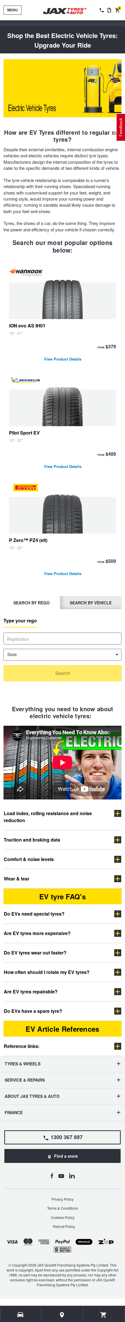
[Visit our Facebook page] (51, 1175)
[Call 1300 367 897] (101, 10)
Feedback (120, 127)
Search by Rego (31, 603)
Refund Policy (64, 1226)
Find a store (66, 1156)
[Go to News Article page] (109, 10)
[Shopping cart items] (103, 1314)
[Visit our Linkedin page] (72, 1175)
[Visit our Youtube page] (61, 1175)
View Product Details (62, 359)
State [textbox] (12, 654)
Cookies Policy (62, 1217)
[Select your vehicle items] (20, 1314)
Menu (12, 9)
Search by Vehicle (91, 603)
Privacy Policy (62, 1199)
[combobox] (62, 655)
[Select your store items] (62, 1314)
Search (62, 673)
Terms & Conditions (62, 1208)
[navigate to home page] (69, 11)
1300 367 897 (67, 1137)
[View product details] (62, 316)
